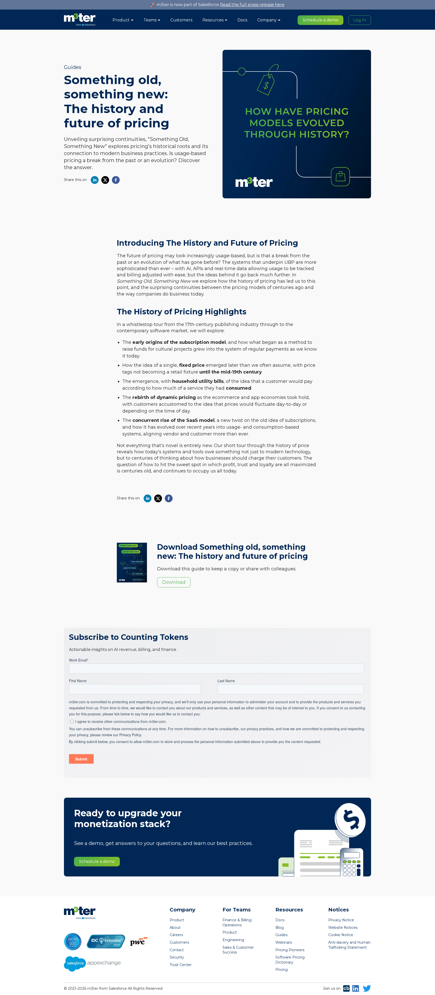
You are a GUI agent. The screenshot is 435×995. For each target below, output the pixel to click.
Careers (176, 935)
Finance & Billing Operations (237, 922)
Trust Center (181, 965)
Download (174, 582)
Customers (181, 20)
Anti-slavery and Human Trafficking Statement (349, 945)
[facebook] (116, 180)
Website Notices (342, 927)
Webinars (283, 942)
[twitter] (105, 180)
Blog (279, 927)
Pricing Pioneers (289, 950)
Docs (242, 20)
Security (177, 957)
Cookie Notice (340, 935)
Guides (72, 67)
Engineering (233, 940)
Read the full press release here (252, 4)
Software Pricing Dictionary (290, 960)
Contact (177, 950)
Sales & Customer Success (238, 950)
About (175, 927)
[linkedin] (95, 180)
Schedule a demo (320, 20)
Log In (359, 20)
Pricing (281, 969)
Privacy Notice (341, 920)
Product (177, 920)
